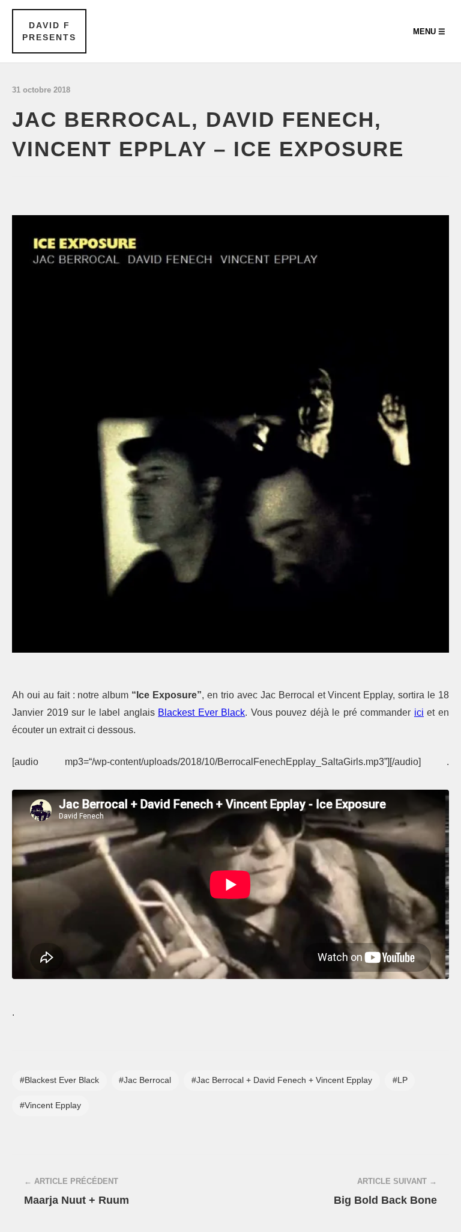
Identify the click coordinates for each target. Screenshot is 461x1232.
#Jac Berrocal (145, 1080)
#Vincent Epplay (50, 1105)
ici (419, 712)
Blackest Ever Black (201, 712)
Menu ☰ (429, 31)
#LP (400, 1080)
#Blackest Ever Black (59, 1080)
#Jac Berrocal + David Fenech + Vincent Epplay (281, 1080)
